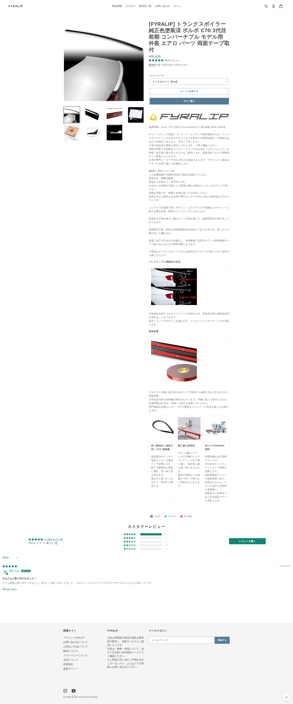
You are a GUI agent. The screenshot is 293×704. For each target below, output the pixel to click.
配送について (70, 651)
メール (130, 663)
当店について (70, 659)
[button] (156, 60)
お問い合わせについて (75, 642)
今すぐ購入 (189, 101)
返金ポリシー (70, 668)
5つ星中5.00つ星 (53, 539)
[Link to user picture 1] (9, 594)
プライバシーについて (75, 655)
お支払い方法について (75, 646)
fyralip (15, 6)
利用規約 (68, 664)
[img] (9, 566)
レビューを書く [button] (247, 541)
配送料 (152, 64)
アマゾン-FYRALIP (73, 637)
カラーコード (157, 75)
